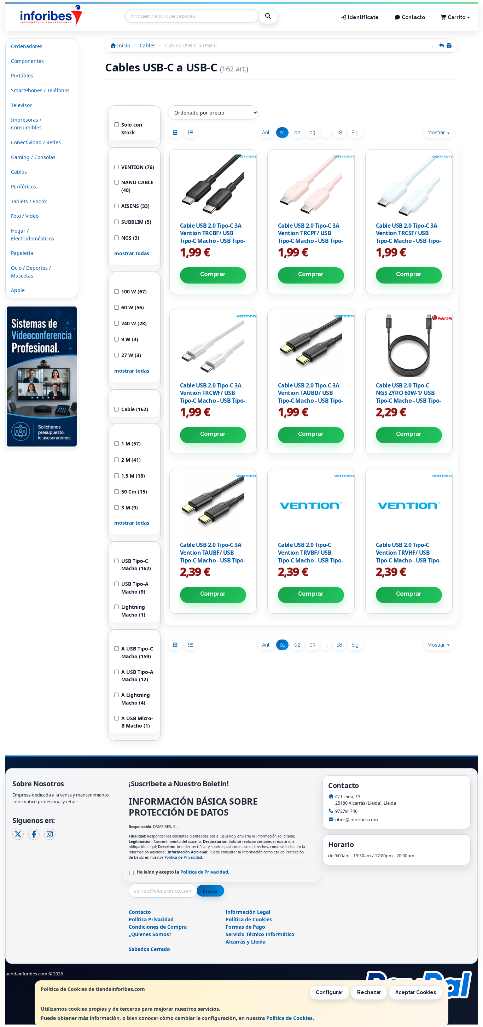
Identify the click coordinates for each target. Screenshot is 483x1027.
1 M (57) (131, 443)
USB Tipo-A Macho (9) (135, 587)
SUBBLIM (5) (136, 221)
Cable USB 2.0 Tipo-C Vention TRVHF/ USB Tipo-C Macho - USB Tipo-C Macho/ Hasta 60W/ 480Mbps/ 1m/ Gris (408, 560)
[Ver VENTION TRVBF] (311, 505)
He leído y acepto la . (182, 872)
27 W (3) (131, 355)
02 (297, 132)
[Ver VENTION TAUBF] (213, 505)
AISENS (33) (135, 206)
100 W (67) (134, 291)
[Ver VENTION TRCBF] (213, 185)
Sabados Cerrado (149, 949)
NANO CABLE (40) (137, 186)
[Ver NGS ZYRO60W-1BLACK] (409, 345)
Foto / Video (25, 215)
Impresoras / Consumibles (26, 123)
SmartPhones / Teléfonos (40, 90)
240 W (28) (134, 323)
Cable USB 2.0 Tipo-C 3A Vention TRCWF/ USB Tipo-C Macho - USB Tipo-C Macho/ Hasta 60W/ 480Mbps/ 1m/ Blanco (212, 400)
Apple (18, 290)
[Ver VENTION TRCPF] (311, 185)
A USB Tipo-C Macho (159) (137, 652)
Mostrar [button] (436, 132)
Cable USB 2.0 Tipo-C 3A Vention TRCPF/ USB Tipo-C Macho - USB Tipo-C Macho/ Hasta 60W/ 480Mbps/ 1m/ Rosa (310, 241)
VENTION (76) (137, 167)
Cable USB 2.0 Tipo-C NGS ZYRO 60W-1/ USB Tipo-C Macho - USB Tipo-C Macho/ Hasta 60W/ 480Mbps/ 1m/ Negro (408, 400)
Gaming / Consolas (33, 157)
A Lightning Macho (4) (135, 699)
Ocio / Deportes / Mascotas (31, 271)
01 (282, 132)
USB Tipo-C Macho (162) (136, 565)
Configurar (329, 992)
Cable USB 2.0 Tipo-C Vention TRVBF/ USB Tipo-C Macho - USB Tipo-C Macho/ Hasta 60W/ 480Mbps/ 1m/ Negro (310, 560)
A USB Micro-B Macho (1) (137, 722)
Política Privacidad (151, 919)
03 (312, 132)
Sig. (355, 132)
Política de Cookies (289, 1018)
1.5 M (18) (133, 475)
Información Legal (248, 912)
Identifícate (363, 17)
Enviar (210, 891)
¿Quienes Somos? (150, 934)
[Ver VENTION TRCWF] (213, 345)
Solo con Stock (131, 128)
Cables (19, 171)
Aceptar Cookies (415, 992)
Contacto (413, 17)
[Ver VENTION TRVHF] (409, 505)
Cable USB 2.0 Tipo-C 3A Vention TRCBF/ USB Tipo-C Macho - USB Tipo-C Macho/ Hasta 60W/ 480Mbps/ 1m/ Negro (212, 241)
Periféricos (23, 186)
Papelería (22, 253)
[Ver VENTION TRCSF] (409, 185)
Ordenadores (26, 46)
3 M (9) (129, 507)
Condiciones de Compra (158, 926)
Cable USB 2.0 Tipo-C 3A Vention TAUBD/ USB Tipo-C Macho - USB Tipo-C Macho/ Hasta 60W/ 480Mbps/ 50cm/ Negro (310, 400)
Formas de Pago (245, 926)
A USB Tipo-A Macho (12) (137, 676)
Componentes (27, 61)
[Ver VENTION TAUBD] (311, 345)
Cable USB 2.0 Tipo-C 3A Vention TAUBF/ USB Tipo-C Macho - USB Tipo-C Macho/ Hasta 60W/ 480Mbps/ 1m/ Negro (212, 560)
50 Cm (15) (134, 491)
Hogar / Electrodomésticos (32, 234)
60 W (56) (132, 307)
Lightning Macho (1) (133, 610)
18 (339, 132)
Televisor (21, 105)
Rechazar (369, 992)
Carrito (456, 17)
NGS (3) (130, 237)
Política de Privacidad (183, 857)
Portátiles (22, 75)
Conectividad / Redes (36, 142)
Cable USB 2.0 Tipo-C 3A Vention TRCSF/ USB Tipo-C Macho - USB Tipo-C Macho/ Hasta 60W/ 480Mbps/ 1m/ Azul (408, 241)
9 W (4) (129, 339)
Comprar (213, 274)
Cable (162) (134, 409)
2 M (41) (131, 459)
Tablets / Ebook (29, 201)
